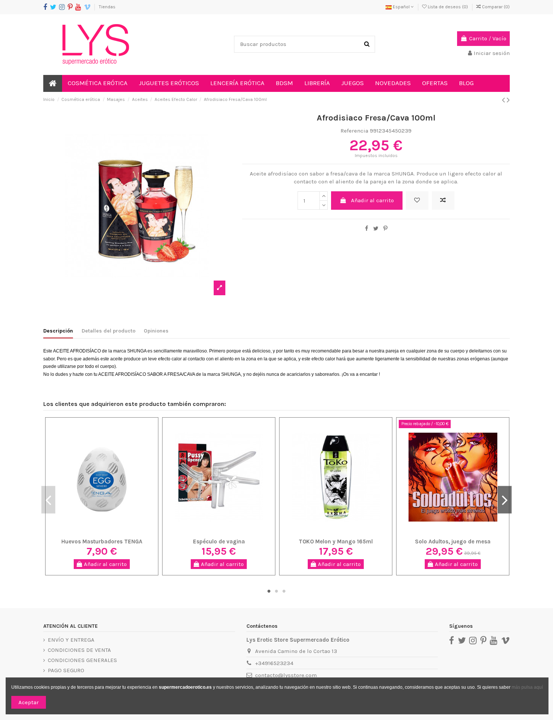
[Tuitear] (375, 228)
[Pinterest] (385, 228)
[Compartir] (366, 228)
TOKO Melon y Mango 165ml (336, 541)
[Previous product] (504, 100)
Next (505, 499)
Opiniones (156, 331)
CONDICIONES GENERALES (82, 660)
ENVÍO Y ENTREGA (71, 639)
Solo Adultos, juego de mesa (453, 541)
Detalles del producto (108, 331)
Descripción (58, 331)
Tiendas (107, 6)
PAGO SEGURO (66, 670)
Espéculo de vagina (219, 541)
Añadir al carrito (372, 200)
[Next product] (508, 100)
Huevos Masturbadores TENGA (101, 541)
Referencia (354, 130)
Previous (48, 499)
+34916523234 (274, 663)
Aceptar (28, 702)
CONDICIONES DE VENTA (79, 650)
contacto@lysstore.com (286, 675)
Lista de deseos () (448, 6)
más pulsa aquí (526, 687)
